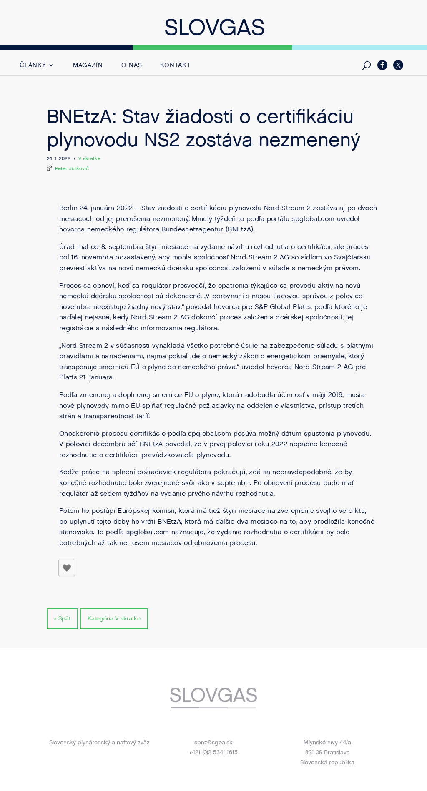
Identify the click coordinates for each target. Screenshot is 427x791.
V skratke (89, 158)
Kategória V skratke (114, 619)
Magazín (88, 65)
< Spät (62, 619)
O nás (131, 65)
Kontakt (175, 65)
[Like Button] (66, 568)
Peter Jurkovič (72, 168)
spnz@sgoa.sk (213, 742)
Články (33, 65)
